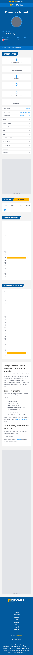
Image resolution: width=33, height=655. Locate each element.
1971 (5, 210)
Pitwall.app (19, 636)
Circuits (16, 625)
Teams (16, 622)
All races (20, 200)
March (28, 109)
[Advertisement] (16, 175)
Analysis (16, 629)
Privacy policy (16, 639)
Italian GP (13, 1)
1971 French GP (25, 112)
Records (16, 627)
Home (16, 612)
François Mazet (16, 47)
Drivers (9, 47)
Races (16, 617)
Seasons (16, 615)
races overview (21, 419)
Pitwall (4, 47)
